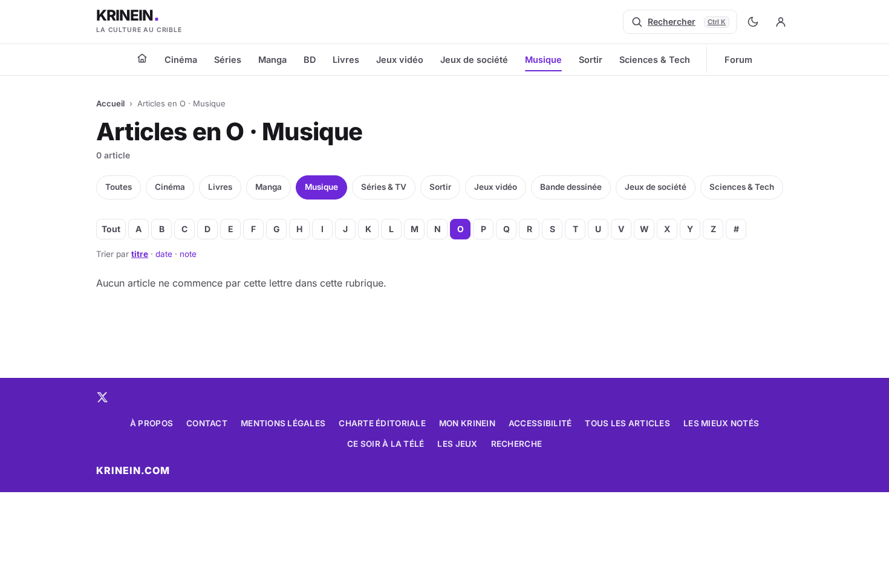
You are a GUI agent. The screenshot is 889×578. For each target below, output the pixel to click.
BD (310, 59)
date (163, 254)
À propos (151, 423)
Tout (111, 229)
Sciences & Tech (654, 59)
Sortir (590, 59)
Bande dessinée (571, 187)
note (188, 254)
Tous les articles (627, 423)
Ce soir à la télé (386, 444)
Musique (543, 59)
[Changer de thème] (753, 22)
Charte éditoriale (382, 423)
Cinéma (180, 59)
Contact (206, 423)
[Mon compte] (781, 22)
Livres (346, 59)
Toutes (118, 187)
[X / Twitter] (102, 397)
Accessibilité (540, 423)
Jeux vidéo (399, 59)
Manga (272, 59)
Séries (227, 59)
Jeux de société (474, 59)
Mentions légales (283, 423)
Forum (738, 59)
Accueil (110, 103)
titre (139, 254)
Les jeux (457, 444)
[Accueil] (142, 58)
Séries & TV (383, 187)
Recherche (516, 444)
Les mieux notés (721, 423)
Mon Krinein (467, 423)
